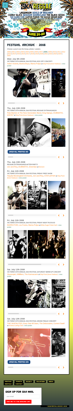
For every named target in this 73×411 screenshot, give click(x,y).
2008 (45, 52)
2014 (14, 54)
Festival (8, 381)
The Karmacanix (31, 274)
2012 (63, 52)
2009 (50, 52)
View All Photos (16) (18, 152)
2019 (37, 54)
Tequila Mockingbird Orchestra (19, 176)
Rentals (8, 384)
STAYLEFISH (49, 176)
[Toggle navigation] (5, 5)
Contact (18, 384)
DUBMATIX (58, 113)
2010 (54, 52)
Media (51, 381)
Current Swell (59, 323)
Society (29, 381)
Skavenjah (11, 274)
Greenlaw (33, 167)
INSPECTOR (12, 225)
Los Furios (23, 225)
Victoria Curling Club (16, 325)
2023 (55, 54)
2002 (18, 52)
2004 (27, 52)
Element (41, 167)
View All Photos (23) (19, 362)
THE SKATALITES (14, 323)
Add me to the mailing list (18, 401)
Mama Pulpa (36, 64)
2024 (59, 54)
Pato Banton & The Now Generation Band (24, 113)
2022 (50, 54)
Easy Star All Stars (30, 323)
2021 (46, 54)
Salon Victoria (12, 64)
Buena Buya (24, 64)
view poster (39, 115)
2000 (9, 52)
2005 (31, 52)
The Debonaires (46, 323)
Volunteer (40, 381)
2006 (36, 52)
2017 (28, 54)
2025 (9, 55)
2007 (40, 52)
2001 (13, 52)
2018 (32, 54)
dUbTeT (10, 115)
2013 (9, 54)
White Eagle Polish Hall (49, 225)
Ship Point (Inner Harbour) (52, 64)
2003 (22, 52)
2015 (18, 54)
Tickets (19, 381)
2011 (59, 52)
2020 (41, 54)
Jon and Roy (12, 167)
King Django (47, 113)
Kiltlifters (20, 274)
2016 (23, 54)
